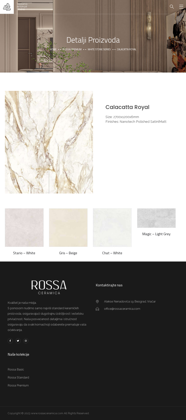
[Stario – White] (24, 227)
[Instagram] (26, 340)
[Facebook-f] (10, 340)
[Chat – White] (112, 227)
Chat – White (112, 253)
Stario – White (24, 253)
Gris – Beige (68, 253)
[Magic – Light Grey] (156, 218)
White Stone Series (99, 49)
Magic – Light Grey (156, 234)
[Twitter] (18, 340)
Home (53, 49)
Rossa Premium (72, 49)
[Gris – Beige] (68, 227)
